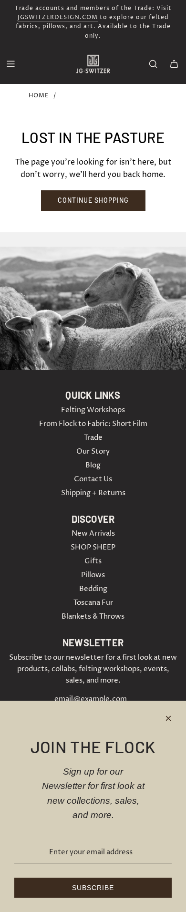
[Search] (153, 63)
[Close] (168, 718)
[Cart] (174, 63)
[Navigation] (10, 63)
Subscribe (93, 887)
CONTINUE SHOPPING (93, 200)
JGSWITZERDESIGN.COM (58, 17)
